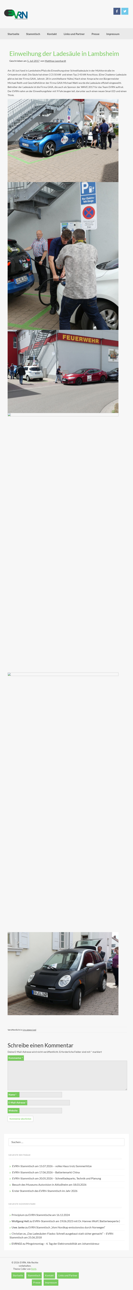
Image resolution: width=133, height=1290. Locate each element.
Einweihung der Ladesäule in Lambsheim (64, 53)
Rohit (33, 1269)
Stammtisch (33, 33)
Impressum (112, 33)
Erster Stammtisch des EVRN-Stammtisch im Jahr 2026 (44, 1190)
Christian (17, 1233)
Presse (95, 33)
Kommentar (15, 1057)
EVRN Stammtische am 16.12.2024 (49, 1214)
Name (12, 1094)
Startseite (13, 33)
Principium (18, 1214)
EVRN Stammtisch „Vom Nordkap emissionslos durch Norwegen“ (66, 1227)
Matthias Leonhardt (55, 60)
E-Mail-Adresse (17, 1102)
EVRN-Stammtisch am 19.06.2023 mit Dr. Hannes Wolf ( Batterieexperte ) (76, 1221)
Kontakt (52, 33)
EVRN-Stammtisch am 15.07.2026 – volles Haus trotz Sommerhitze (52, 1166)
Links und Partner (74, 33)
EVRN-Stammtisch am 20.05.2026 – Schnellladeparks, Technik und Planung (56, 1178)
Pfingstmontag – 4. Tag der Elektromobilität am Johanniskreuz (62, 1243)
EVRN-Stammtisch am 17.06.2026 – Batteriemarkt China (46, 1172)
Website (12, 1110)
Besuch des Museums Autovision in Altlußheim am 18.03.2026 (49, 1184)
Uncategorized (29, 1030)
